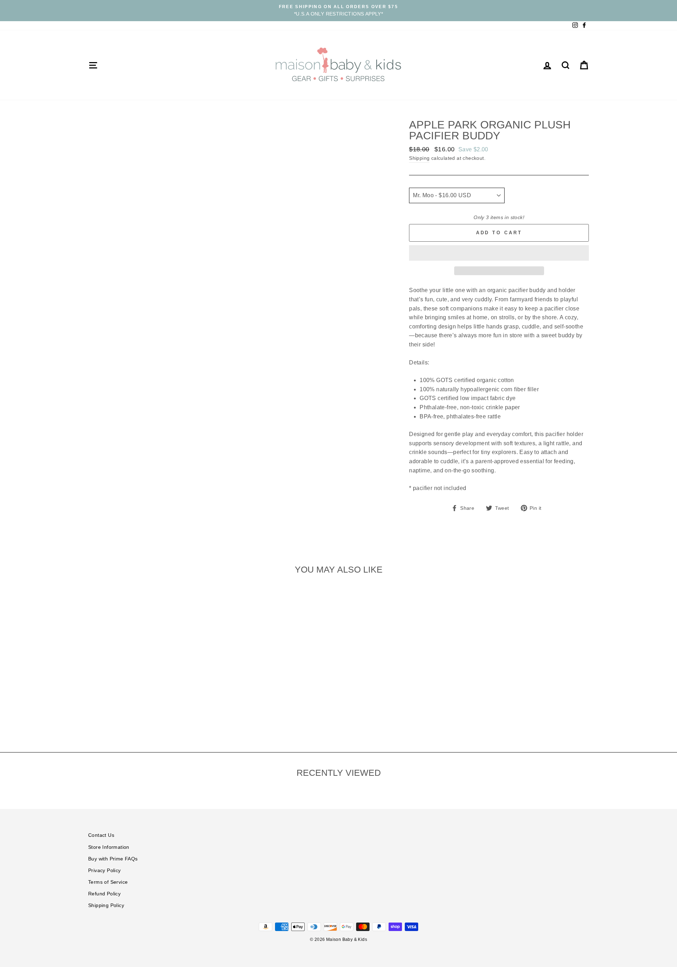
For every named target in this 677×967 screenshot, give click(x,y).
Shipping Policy (106, 905)
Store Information (108, 847)
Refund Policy (104, 893)
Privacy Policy (104, 870)
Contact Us (101, 835)
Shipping (419, 158)
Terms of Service (108, 882)
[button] (499, 253)
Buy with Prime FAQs (113, 859)
